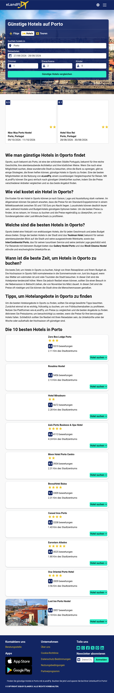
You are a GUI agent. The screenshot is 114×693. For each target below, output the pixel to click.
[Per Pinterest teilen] (97, 649)
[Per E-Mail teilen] (78, 649)
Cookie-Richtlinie (49, 653)
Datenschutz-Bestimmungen (56, 659)
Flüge (16, 33)
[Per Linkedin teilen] (102, 649)
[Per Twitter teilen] (92, 649)
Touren (43, 33)
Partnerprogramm (50, 671)
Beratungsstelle (13, 647)
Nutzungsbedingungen (53, 665)
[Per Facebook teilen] (88, 649)
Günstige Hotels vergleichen (57, 74)
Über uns (45, 647)
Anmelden (101, 659)
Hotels (29, 33)
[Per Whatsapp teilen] (83, 649)
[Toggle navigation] (105, 5)
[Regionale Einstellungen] (98, 5)
